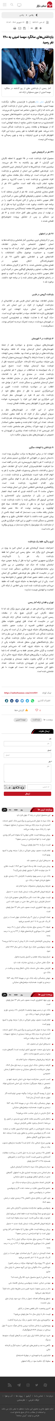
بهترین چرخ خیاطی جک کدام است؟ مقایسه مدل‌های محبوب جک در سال (26, 1145)
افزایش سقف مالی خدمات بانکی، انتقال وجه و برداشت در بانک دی (27, 970)
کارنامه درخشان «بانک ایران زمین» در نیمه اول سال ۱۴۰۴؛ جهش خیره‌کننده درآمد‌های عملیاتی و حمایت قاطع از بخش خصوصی (27, 1069)
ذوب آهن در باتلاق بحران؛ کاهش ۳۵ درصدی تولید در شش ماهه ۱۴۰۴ (27, 1200)
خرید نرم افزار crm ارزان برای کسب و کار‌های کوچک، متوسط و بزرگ (26, 1338)
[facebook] (17, 700)
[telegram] (27, 700)
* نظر (50, 761)
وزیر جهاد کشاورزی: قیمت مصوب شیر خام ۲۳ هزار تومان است (28, 909)
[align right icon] (36, 28)
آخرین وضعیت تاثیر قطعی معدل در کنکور (34, 1308)
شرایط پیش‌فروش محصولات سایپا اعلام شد (33, 886)
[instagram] (28, 1385)
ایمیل (49, 750)
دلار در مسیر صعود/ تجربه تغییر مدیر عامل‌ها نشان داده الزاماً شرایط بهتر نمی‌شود (26, 1291)
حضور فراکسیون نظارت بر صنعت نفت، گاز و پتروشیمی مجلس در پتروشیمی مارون (28, 1190)
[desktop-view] (19, 5)
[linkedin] (11, 700)
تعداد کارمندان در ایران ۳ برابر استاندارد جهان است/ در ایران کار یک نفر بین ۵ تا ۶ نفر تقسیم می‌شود (26, 919)
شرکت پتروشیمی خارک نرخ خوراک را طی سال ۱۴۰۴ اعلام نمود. (28, 949)
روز (22, 810)
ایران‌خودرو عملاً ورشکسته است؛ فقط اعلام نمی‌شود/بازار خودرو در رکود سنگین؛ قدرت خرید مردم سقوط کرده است (28, 1216)
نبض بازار (39, 102)
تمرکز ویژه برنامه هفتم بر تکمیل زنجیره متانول (32, 957)
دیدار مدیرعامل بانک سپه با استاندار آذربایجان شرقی (30, 1167)
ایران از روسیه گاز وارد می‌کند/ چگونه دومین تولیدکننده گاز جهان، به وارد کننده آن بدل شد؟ (27, 1095)
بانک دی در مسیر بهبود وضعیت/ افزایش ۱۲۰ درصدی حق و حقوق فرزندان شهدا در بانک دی (27, 878)
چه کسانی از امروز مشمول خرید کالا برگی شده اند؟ (30, 1277)
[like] (36, 710)
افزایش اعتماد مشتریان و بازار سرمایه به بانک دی (31, 1182)
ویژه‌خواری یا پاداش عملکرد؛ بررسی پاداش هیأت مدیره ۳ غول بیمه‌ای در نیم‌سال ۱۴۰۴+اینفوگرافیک (26, 1328)
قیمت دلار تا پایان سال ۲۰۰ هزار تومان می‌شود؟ (32, 1314)
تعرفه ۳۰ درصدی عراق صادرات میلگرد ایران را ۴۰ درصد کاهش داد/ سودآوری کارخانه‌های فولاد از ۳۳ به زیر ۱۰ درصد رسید (27, 931)
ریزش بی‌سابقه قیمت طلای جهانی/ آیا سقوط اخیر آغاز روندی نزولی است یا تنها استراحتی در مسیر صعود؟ (26, 837)
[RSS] (10, 1385)
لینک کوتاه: (46, 693)
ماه (10, 810)
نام (50, 739)
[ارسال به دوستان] (19, 28)
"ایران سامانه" (21, 1415)
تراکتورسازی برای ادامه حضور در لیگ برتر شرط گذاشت (29, 1320)
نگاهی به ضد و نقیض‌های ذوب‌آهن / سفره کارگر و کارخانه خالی (27, 1347)
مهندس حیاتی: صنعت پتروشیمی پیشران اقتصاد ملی (29, 1283)
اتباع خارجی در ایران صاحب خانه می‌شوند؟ (33, 1113)
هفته (16, 810)
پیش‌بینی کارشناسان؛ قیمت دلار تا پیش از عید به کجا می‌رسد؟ (26, 941)
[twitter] (22, 700)
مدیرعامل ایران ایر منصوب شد (38, 860)
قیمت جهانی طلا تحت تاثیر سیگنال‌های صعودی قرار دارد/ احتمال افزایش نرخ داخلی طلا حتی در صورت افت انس (27, 899)
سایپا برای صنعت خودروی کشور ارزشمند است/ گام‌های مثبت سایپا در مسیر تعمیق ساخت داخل (26, 1052)
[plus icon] (41, 28)
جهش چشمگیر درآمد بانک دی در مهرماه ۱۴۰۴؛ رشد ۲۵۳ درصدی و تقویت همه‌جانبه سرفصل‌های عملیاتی (28, 980)
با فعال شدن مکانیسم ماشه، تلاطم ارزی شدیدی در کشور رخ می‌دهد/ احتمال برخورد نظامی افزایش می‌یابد (27, 1121)
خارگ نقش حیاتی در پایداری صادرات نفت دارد (31, 962)
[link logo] (44, 4)
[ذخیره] (24, 28)
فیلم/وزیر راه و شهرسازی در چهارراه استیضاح (33, 1355)
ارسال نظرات (44, 731)
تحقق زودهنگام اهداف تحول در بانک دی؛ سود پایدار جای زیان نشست (27, 1301)
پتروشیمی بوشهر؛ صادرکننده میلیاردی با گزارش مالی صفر (28, 1208)
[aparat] (45, 1385)
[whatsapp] (32, 700)
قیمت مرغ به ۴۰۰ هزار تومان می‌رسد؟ (35, 845)
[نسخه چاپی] (14, 28)
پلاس (31, 15)
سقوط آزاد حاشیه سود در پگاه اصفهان (35, 1361)
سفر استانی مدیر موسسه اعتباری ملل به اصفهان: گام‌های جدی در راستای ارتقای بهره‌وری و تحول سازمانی (28, 1174)
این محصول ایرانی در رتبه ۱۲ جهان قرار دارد (33, 815)
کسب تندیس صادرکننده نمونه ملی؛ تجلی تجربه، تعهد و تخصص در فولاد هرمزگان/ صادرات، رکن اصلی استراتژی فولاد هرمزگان (26, 1083)
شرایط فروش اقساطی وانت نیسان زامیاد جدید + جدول (28, 891)
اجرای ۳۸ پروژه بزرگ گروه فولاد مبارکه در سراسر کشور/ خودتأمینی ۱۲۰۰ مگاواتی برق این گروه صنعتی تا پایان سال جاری (27, 1267)
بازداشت (36, 720)
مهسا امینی (21, 720)
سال (4, 809)
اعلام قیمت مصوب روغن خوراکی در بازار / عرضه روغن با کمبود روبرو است (26, 852)
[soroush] (6, 700)
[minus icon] (32, 28)
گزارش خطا (20, 710)
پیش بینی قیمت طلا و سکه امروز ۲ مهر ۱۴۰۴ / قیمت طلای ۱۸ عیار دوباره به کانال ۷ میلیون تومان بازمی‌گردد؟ (27, 868)
